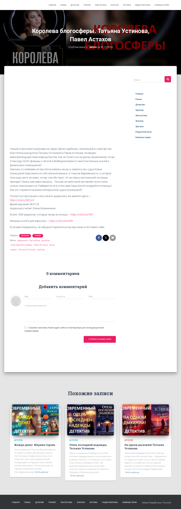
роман (14, 249)
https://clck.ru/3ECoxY (22, 200)
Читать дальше (41, 472)
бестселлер (34, 240)
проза (52, 245)
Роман (63, 5)
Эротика (127, 5)
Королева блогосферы (21, 245)
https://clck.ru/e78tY (82, 214)
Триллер (87, 5)
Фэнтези (115, 5)
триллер (41, 249)
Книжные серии (162, 5)
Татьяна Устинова (26, 249)
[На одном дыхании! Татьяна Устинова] (145, 420)
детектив (45, 240)
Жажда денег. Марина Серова (34, 445)
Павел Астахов (41, 245)
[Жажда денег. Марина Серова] (35, 420)
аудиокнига (22, 240)
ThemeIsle (166, 503)
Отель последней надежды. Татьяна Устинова (88, 446)
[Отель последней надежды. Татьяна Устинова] (90, 420)
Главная (52, 5)
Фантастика (100, 5)
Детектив (75, 5)
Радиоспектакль (142, 5)
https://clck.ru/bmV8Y (61, 220)
